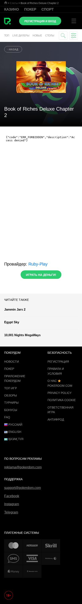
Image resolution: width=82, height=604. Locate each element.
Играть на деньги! (41, 275)
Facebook (11, 496)
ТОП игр (10, 388)
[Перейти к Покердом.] (5, 2)
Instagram (11, 504)
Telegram (11, 512)
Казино (11, 9)
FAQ (7, 417)
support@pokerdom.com (22, 488)
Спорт (47, 9)
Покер (30, 9)
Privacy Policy (59, 393)
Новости (11, 361)
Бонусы (10, 410)
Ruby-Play (38, 264)
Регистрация (58, 361)
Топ (6, 35)
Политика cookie (62, 400)
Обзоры (10, 395)
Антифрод (56, 419)
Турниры (11, 402)
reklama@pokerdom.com (23, 467)
